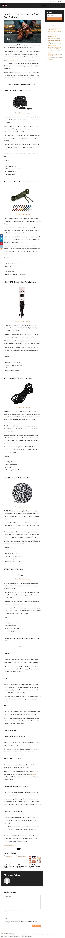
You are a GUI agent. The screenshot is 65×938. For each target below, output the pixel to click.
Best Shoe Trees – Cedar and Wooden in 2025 (34, 866)
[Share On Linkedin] (1, 241)
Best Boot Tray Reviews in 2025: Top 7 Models (9, 866)
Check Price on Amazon (22, 113)
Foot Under (3, 933)
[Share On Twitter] (1, 238)
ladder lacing (32, 774)
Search (54, 19)
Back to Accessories (9, 845)
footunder (14, 878)
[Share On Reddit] (1, 246)
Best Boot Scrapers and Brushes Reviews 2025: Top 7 (22, 866)
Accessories (58, 5)
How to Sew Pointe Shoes (54, 38)
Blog (50, 5)
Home (36, 5)
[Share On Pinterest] (1, 243)
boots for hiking (15, 60)
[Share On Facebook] (1, 235)
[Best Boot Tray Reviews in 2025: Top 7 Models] (9, 859)
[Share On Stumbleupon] (1, 249)
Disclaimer (60, 1)
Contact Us (55, 1)
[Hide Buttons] (0, 251)
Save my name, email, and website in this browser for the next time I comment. (21, 922)
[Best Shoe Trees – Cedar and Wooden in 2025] (35, 859)
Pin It (29, 849)
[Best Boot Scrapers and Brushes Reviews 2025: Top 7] (22, 859)
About (51, 1)
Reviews (43, 5)
